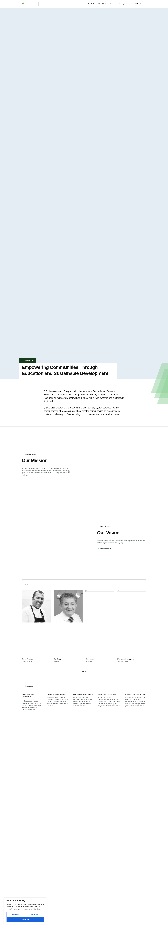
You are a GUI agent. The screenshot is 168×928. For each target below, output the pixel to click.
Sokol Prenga (27, 659)
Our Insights (122, 4)
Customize (15, 914)
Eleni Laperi (90, 659)
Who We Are (91, 4)
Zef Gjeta (57, 659)
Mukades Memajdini (125, 659)
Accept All (25, 919)
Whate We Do (102, 4)
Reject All (34, 914)
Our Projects (113, 4)
